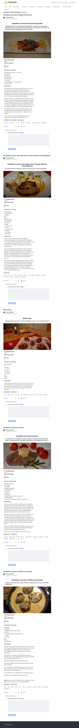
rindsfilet (28, 122)
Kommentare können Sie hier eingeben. (16, 132)
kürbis (33, 122)
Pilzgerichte (20, 120)
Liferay (10, 724)
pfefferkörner (45, 687)
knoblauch (38, 275)
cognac (36, 394)
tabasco (41, 394)
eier (9, 275)
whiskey (34, 687)
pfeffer (17, 122)
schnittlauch (12, 538)
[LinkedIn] (24, 126)
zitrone (20, 275)
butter (15, 275)
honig (10, 122)
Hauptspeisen (6, 120)
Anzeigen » (6, 126)
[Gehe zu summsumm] (11, 2)
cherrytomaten (28, 536)
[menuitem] (6, 7)
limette (21, 538)
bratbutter (44, 122)
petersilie (41, 536)
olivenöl (6, 122)
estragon (24, 276)
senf (29, 275)
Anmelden (73, 2)
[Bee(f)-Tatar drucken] (18, 398)
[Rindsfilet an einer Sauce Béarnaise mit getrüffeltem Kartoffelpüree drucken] (18, 281)
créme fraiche (17, 276)
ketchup (45, 394)
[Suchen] (66, 2)
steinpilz (38, 122)
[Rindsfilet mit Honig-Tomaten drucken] (18, 542)
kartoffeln (6, 276)
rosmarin (23, 122)
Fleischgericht (14, 120)
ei (14, 394)
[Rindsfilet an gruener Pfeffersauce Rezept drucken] (18, 692)
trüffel (11, 276)
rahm (16, 687)
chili (18, 538)
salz (14, 122)
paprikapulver (7, 688)
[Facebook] (22, 126)
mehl (20, 687)
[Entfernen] (26, 12)
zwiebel (32, 275)
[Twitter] (26, 126)
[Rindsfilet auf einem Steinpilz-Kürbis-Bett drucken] (18, 126)
